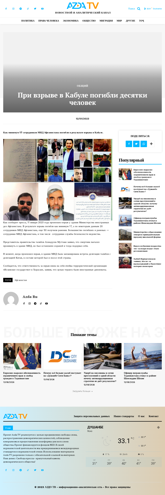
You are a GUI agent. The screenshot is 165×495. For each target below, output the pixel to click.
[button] (135, 9)
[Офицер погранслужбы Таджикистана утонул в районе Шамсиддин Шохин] (125, 220)
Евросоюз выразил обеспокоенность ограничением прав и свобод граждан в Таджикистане (144, 174)
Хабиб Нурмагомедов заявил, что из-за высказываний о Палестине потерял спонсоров (147, 263)
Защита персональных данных (92, 416)
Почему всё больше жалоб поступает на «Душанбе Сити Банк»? (147, 189)
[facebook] (24, 303)
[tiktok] (41, 303)
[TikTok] (28, 9)
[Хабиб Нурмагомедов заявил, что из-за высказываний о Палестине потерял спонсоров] (125, 262)
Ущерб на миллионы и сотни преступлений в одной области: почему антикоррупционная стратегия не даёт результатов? (145, 204)
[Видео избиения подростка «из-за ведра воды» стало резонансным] (125, 248)
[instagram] (29, 303)
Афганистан (21, 280)
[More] (151, 144)
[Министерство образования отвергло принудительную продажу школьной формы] (125, 234)
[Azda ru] (11, 299)
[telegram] (35, 303)
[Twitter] (35, 9)
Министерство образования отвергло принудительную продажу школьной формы (147, 234)
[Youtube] (42, 9)
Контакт (154, 416)
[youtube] (46, 303)
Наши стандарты (124, 416)
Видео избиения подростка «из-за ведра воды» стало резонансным (147, 248)
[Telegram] (20, 9)
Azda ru (30, 297)
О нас (141, 416)
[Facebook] (6, 9)
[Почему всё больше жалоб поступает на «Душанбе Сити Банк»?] (125, 189)
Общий (82, 86)
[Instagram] (13, 9)
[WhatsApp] (144, 144)
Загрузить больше (81, 391)
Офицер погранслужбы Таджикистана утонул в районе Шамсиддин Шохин (147, 220)
